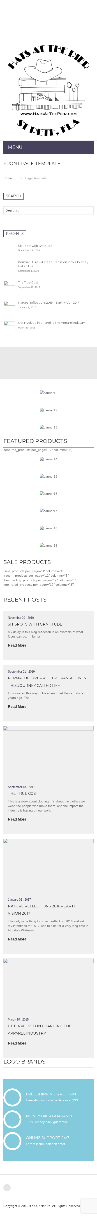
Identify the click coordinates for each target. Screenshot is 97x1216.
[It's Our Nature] (48, 90)
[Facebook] (7, 1187)
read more (17, 645)
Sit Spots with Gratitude (35, 245)
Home (7, 178)
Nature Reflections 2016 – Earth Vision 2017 (48, 302)
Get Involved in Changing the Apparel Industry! (51, 322)
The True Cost (28, 282)
